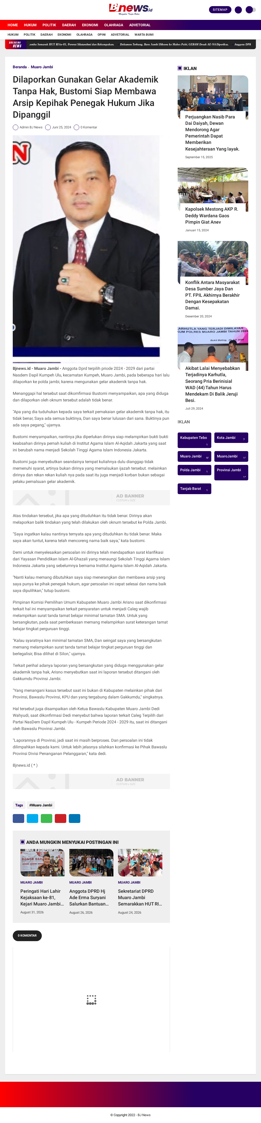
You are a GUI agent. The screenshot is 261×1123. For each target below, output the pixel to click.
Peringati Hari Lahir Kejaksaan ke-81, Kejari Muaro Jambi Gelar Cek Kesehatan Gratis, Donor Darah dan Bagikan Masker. (41, 897)
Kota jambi (230, 438)
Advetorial (140, 25)
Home (13, 25)
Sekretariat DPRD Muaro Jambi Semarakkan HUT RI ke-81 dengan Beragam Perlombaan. (138, 897)
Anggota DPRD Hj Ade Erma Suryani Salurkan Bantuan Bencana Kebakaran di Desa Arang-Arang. (91, 897)
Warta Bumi (144, 34)
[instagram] (20, 10)
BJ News (144, 1115)
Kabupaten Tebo (194, 441)
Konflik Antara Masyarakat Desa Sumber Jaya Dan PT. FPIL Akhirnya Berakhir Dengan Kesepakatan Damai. (212, 295)
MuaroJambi (232, 457)
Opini (102, 34)
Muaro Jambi (42, 67)
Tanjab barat (194, 489)
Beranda (20, 67)
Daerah (69, 25)
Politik (49, 25)
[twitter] (13, 10)
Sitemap (220, 9)
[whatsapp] (46, 818)
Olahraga (113, 25)
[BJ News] (130, 17)
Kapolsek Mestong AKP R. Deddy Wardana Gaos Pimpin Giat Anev (211, 215)
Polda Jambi (194, 470)
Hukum (30, 25)
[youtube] (27, 10)
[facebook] (6, 10)
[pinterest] (60, 818)
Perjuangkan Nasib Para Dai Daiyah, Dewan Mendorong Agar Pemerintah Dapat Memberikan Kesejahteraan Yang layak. (212, 133)
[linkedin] (74, 818)
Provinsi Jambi (232, 473)
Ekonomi (90, 25)
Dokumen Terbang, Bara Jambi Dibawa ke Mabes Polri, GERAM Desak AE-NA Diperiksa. (151, 44)
